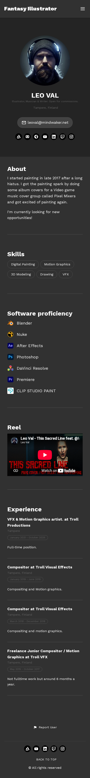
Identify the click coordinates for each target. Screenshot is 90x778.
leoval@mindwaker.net (48, 122)
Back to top (46, 759)
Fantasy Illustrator (30, 8)
